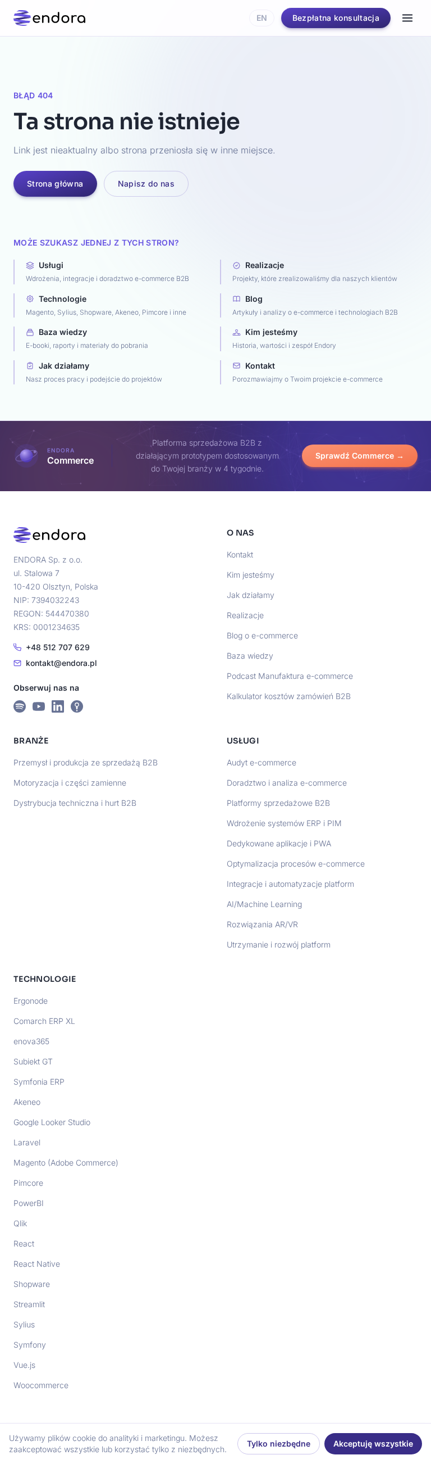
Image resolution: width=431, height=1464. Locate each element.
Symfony (29, 1344)
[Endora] (49, 18)
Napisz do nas (146, 183)
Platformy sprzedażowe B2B (278, 803)
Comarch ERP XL (44, 1021)
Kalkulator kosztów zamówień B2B (289, 696)
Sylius (24, 1324)
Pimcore (28, 1182)
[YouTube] (39, 706)
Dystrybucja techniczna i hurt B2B (74, 803)
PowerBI (28, 1203)
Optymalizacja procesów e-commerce (296, 863)
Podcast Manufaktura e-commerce (290, 676)
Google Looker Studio (51, 1122)
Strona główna (55, 183)
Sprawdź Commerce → (359, 455)
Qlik (20, 1223)
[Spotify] (19, 706)
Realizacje (245, 615)
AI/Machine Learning (264, 904)
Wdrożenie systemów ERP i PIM (284, 823)
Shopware (31, 1284)
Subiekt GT (33, 1061)
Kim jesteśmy (250, 574)
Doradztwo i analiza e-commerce (287, 782)
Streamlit (29, 1304)
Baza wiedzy (250, 655)
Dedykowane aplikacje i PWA (279, 843)
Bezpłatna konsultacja (335, 17)
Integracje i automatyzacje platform (290, 884)
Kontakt (240, 554)
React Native (36, 1263)
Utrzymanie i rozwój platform (279, 944)
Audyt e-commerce (261, 762)
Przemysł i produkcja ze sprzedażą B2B (85, 762)
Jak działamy (250, 595)
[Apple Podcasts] (77, 706)
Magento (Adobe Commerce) (65, 1162)
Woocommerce (40, 1385)
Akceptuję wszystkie (373, 1443)
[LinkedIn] (58, 706)
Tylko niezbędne (278, 1443)
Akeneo (26, 1102)
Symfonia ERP (39, 1081)
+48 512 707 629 (58, 647)
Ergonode (30, 1000)
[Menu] (407, 18)
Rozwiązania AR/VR (262, 924)
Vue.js (24, 1365)
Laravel (26, 1142)
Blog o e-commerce (262, 635)
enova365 (31, 1041)
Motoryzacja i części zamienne (69, 782)
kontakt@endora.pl (61, 663)
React (23, 1243)
